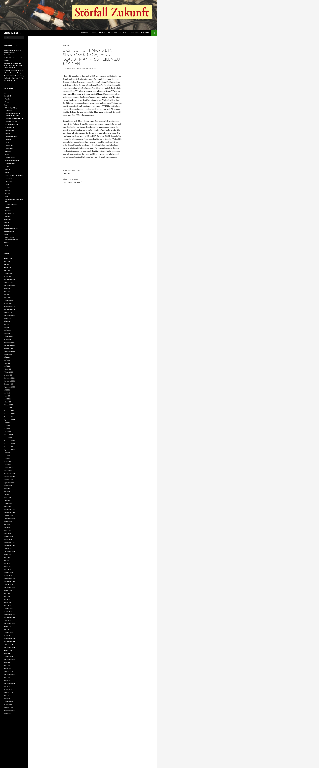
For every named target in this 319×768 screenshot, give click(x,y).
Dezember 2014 (9, 638)
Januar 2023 (8, 375)
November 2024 (9, 309)
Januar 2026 (8, 276)
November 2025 (9, 279)
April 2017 (7, 566)
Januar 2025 (8, 303)
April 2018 (7, 530)
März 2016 (7, 605)
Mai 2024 (7, 327)
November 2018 (9, 513)
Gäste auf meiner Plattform (13, 228)
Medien (7, 169)
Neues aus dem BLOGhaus (14, 175)
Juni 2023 (7, 360)
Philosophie (9, 181)
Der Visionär (71, 171)
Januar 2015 (8, 635)
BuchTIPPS (7, 219)
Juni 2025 (7, 291)
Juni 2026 (7, 261)
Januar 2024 (8, 339)
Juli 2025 (7, 288)
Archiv (6, 93)
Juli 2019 (7, 489)
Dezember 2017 (9, 542)
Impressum (124, 33)
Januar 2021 (8, 438)
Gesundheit (9, 148)
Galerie (6, 225)
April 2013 (7, 668)
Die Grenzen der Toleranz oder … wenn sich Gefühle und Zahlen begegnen (14, 65)
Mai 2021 (7, 426)
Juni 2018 (7, 525)
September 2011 (9, 683)
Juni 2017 (7, 560)
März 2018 (7, 533)
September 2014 (9, 647)
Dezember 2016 (9, 578)
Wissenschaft (9, 213)
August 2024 (8, 318)
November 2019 (9, 477)
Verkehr (7, 207)
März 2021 (7, 432)
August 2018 (8, 522)
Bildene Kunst (9, 130)
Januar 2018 (8, 539)
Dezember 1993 (9, 710)
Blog (101, 33)
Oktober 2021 (8, 417)
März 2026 (7, 270)
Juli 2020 (7, 453)
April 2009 (7, 698)
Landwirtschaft (10, 163)
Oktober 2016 (8, 584)
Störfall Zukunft (12, 32)
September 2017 (9, 551)
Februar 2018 (8, 536)
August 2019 (8, 486)
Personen (8, 178)
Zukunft (7, 216)
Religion (7, 193)
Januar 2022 (8, 408)
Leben (7, 166)
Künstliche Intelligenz (12, 160)
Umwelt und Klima (11, 204)
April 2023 (7, 366)
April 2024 (7, 330)
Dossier (6, 222)
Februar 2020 (8, 468)
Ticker (93, 33)
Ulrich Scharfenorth (87, 68)
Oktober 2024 (8, 312)
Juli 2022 (7, 390)
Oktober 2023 (8, 348)
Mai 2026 (7, 264)
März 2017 (7, 569)
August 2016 (8, 590)
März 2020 (7, 465)
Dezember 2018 (9, 510)
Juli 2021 (7, 423)
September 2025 (9, 285)
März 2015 (7, 629)
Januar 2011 (8, 689)
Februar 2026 (8, 273)
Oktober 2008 (8, 707)
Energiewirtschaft (11, 136)
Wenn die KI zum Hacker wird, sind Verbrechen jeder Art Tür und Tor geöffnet (14, 78)
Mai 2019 (7, 495)
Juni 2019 (7, 492)
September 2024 (9, 315)
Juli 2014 (7, 653)
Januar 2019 (8, 507)
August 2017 (8, 554)
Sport (6, 196)
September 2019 (9, 483)
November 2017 (9, 545)
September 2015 (9, 623)
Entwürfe (8, 139)
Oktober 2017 (8, 548)
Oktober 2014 (8, 644)
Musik (7, 172)
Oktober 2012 (8, 671)
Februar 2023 (8, 372)
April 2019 (7, 498)
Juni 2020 (7, 456)
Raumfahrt (8, 190)
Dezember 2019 (9, 474)
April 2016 (7, 602)
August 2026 (8, 258)
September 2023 (9, 351)
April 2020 (7, 462)
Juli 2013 (7, 662)
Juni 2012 (7, 677)
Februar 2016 (8, 608)
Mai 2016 (7, 599)
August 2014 (8, 650)
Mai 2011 (7, 686)
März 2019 (7, 501)
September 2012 (9, 674)
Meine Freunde (9, 231)
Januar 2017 (8, 575)
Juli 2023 (7, 357)
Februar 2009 (8, 701)
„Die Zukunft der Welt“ (72, 180)
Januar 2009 (8, 704)
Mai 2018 (7, 527)
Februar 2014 (8, 656)
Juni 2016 (7, 596)
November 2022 (9, 381)
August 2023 (8, 354)
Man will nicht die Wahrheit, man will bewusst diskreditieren (13, 52)
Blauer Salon (10, 157)
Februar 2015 (8, 632)
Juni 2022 (7, 393)
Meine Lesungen (11, 121)
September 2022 (9, 387)
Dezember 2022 (9, 378)
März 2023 (7, 369)
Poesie (7, 99)
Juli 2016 (7, 593)
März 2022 (7, 402)
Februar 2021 (8, 435)
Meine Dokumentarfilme (14, 118)
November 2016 (9, 581)
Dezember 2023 (9, 342)
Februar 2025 (8, 300)
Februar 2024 (8, 336)
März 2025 (7, 297)
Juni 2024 (7, 324)
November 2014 (9, 641)
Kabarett (8, 151)
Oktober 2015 (8, 620)
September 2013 (9, 659)
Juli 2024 (7, 321)
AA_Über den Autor (11, 124)
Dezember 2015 (9, 614)
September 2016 (9, 587)
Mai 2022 (7, 396)
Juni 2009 (7, 695)
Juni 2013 (7, 665)
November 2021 (9, 414)
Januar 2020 (8, 471)
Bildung (7, 133)
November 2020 (9, 444)
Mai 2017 (7, 563)
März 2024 (7, 333)
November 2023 (9, 345)
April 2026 (7, 267)
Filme (7, 142)
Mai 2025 (7, 294)
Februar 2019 (8, 504)
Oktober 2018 (8, 516)
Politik (66, 46)
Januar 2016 (8, 611)
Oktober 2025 (8, 282)
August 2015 (8, 626)
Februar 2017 (8, 572)
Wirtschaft (8, 210)
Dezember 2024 (9, 306)
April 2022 (7, 399)
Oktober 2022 (8, 384)
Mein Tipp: (84, 33)
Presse (7, 187)
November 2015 (9, 617)
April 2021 (7, 429)
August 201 (7, 713)
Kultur (7, 154)
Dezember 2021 (9, 411)
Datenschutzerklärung (140, 33)
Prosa (7, 102)
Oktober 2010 (8, 692)
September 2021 (9, 420)
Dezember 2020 (9, 441)
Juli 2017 (7, 557)
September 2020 (9, 450)
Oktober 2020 (8, 447)
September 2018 (9, 519)
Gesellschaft (9, 145)
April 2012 (7, 680)
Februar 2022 (8, 405)
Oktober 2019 (8, 480)
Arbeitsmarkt (9, 127)
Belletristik (112, 33)
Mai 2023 (7, 363)
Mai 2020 (7, 459)
